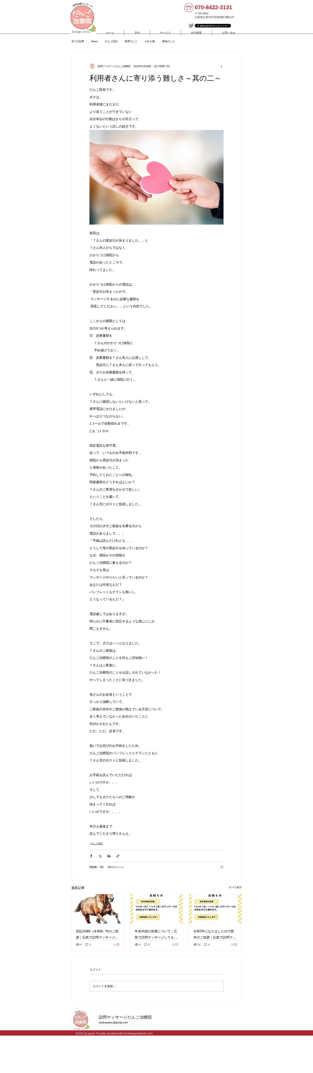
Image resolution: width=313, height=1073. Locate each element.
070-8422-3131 (213, 7)
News (94, 41)
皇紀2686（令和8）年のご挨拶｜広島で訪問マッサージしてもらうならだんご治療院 (97, 934)
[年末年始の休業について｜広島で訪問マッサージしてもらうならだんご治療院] (156, 908)
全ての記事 (77, 41)
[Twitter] (191, 25)
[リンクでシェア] (118, 856)
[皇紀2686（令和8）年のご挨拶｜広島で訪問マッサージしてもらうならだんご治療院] (98, 908)
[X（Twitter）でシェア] (100, 856)
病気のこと (168, 41)
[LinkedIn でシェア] (109, 856)
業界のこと (131, 41)
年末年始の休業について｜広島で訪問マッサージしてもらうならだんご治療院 (156, 934)
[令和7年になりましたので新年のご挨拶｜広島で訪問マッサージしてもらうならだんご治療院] (215, 908)
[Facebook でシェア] (91, 856)
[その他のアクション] (221, 66)
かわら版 (150, 41)
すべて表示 (235, 887)
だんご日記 (111, 41)
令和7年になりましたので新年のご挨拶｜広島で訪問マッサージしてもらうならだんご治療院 (214, 934)
